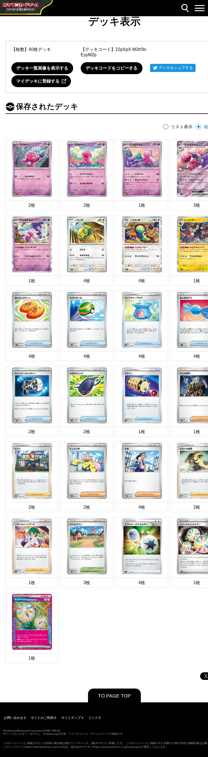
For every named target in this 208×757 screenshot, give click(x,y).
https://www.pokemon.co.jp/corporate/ (116, 746)
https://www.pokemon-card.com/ (45, 746)
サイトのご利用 (42, 718)
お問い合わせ (13, 718)
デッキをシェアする (176, 67)
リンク (93, 718)
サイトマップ (71, 718)
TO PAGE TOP (114, 696)
